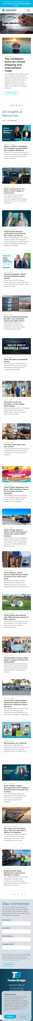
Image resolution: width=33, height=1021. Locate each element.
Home (4, 19)
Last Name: (6, 928)
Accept (10, 1016)
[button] (11, 105)
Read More (11, 79)
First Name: (6, 920)
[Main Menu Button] (28, 10)
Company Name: (8, 944)
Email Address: (7, 936)
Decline (23, 1016)
